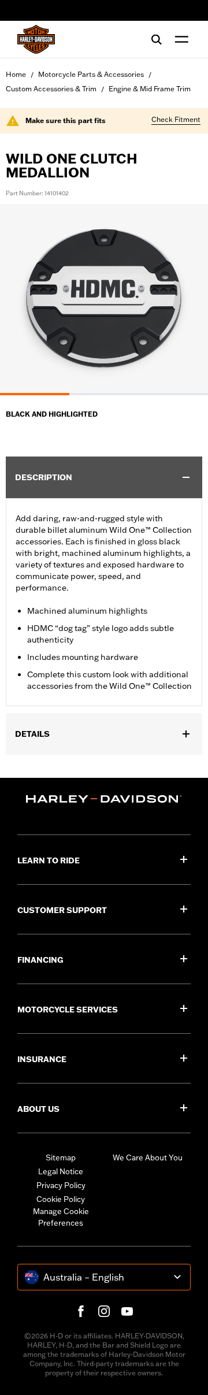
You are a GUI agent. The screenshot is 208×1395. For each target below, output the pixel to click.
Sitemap (61, 1157)
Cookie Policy (60, 1199)
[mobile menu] (179, 39)
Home (16, 74)
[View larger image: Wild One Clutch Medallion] (104, 298)
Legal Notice (60, 1171)
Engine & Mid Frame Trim (150, 88)
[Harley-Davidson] (104, 799)
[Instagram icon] (104, 1311)
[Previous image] (23, 299)
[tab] (34, 394)
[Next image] (184, 299)
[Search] (157, 39)
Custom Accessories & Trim (51, 88)
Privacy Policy (61, 1185)
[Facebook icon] (81, 1311)
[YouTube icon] (127, 1311)
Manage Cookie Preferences (61, 1217)
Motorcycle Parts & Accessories (91, 74)
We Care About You (148, 1157)
